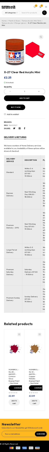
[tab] (15, 137)
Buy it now (16, 107)
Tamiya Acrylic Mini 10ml (31, 21)
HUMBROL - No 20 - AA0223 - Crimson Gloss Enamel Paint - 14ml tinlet (14, 376)
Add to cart (24, 98)
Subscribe (41, 434)
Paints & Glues (14, 21)
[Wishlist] (11, 114)
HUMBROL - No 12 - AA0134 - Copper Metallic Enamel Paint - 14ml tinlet (34, 376)
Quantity (8, 87)
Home (4, 21)
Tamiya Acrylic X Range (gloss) (14, 23)
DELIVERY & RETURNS (15, 137)
